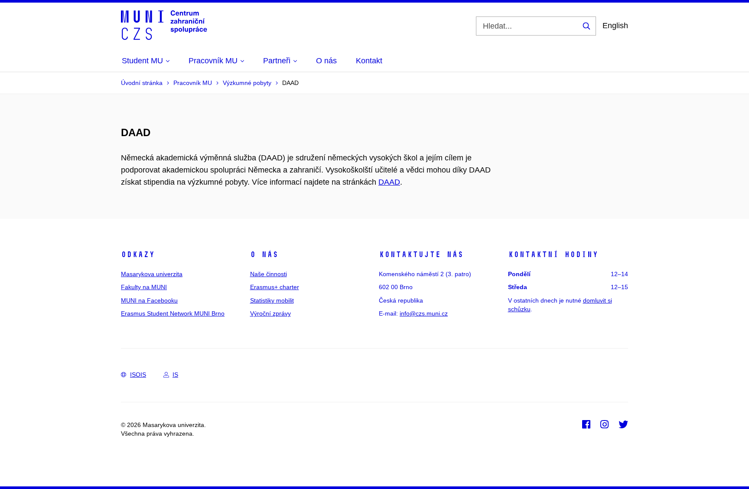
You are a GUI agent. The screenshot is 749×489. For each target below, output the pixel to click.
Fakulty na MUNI (144, 287)
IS (175, 374)
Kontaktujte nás (421, 254)
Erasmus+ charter (274, 287)
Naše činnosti (268, 274)
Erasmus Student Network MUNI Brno (173, 313)
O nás (264, 254)
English (615, 25)
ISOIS (138, 374)
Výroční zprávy (270, 313)
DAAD (389, 182)
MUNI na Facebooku (149, 300)
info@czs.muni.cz (424, 313)
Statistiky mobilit (272, 300)
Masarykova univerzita (151, 274)
